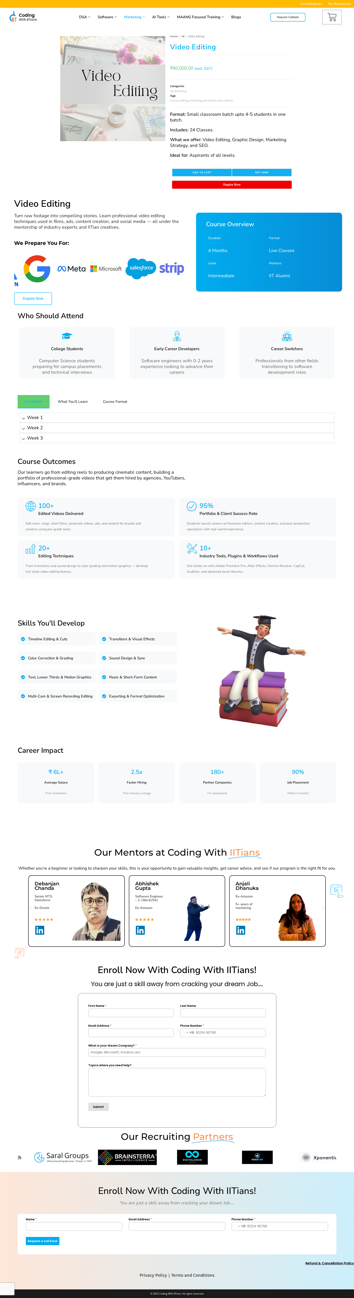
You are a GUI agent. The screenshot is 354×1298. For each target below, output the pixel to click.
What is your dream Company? (112, 1046)
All (183, 36)
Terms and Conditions (192, 1275)
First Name (97, 1006)
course (174, 100)
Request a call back (42, 1241)
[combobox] (187, 1033)
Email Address (99, 1026)
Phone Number (192, 1026)
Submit (98, 1107)
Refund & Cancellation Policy (329, 1263)
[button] (160, 41)
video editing (225, 100)
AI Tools (159, 17)
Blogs (236, 17)
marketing (195, 100)
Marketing (132, 17)
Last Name (188, 1006)
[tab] (34, 401)
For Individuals (311, 4)
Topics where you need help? (110, 1065)
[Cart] (332, 17)
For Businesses (339, 4)
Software (105, 17)
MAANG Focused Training (198, 17)
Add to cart (202, 172)
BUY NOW (261, 172)
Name (31, 1219)
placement (209, 100)
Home (174, 36)
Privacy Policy (153, 1275)
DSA (83, 17)
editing (183, 100)
